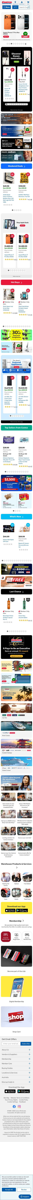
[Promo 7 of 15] (14, 560)
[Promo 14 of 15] (28, 560)
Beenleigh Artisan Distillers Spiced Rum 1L (8, 617)
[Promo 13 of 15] (26, 560)
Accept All (9, 1190)
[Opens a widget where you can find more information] (25, 1196)
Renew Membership (27, 938)
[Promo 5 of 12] (13, 472)
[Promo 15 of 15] (30, 560)
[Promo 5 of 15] (10, 560)
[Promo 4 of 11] (12, 104)
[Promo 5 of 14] (11, 326)
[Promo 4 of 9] (13, 44)
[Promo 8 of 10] (21, 631)
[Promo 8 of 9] (21, 44)
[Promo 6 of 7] (20, 416)
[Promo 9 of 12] (21, 472)
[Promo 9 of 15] (18, 560)
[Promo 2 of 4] (15, 511)
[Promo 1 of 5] (12, 210)
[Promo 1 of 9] (7, 44)
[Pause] (25, 44)
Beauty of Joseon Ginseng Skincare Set (24, 545)
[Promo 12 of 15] (24, 560)
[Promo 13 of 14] (27, 326)
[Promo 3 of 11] (10, 104)
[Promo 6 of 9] (17, 44)
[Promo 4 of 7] (16, 416)
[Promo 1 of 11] (6, 104)
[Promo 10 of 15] (20, 560)
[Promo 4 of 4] (19, 511)
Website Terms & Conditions (20, 1098)
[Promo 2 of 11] (8, 104)
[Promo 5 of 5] (20, 210)
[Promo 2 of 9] (9, 44)
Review (24, 1190)
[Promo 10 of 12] (23, 472)
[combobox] (15, 7)
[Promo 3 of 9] (11, 44)
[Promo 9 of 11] (22, 104)
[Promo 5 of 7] (18, 416)
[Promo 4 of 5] (18, 210)
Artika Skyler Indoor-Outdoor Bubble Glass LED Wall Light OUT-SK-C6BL (8, 198)
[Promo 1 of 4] (13, 511)
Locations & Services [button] (9, 1073)
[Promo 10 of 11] (24, 104)
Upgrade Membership (6, 938)
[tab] (16, 1050)
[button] (28, 7)
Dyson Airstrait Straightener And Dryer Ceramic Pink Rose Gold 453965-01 (24, 87)
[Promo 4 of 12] (11, 472)
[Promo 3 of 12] (9, 472)
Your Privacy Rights (11, 1100)
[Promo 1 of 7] (10, 416)
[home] (7, 2)
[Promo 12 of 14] (25, 326)
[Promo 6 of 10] (17, 631)
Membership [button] (6, 1059)
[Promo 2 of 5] (14, 210)
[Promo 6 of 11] (16, 104)
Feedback (22, 1102)
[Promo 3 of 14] (7, 326)
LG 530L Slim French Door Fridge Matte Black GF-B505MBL (8, 400)
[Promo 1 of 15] (2, 560)
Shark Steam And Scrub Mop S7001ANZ (8, 308)
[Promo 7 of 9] (19, 44)
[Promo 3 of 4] (17, 511)
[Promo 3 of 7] (14, 416)
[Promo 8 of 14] (17, 326)
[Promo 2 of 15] (4, 560)
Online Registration (16, 938)
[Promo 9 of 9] (23, 44)
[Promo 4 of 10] (13, 631)
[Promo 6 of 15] (12, 560)
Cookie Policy (23, 1100)
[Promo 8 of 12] (19, 472)
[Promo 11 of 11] (26, 104)
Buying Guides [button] (7, 1068)
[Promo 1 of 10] (7, 631)
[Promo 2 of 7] (12, 416)
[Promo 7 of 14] (15, 326)
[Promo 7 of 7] (22, 416)
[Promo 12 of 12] (27, 472)
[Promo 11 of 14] (23, 326)
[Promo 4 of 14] (9, 326)
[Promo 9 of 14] (19, 326)
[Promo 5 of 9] (15, 44)
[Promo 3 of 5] (16, 210)
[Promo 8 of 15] (16, 560)
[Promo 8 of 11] (20, 104)
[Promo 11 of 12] (25, 472)
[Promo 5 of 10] (15, 631)
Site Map (6, 1098)
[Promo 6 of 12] (15, 472)
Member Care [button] (7, 1063)
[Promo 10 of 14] (21, 326)
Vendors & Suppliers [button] (9, 1054)
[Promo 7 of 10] (19, 631)
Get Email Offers (9, 1039)
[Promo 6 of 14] (13, 326)
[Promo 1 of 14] (3, 326)
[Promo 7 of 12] (17, 472)
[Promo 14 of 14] (29, 326)
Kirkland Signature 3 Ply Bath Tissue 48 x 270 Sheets (8, 459)
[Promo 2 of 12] (7, 472)
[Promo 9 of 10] (23, 631)
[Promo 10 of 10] (25, 631)
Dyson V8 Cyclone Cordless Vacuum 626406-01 (7, 92)
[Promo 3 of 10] (11, 631)
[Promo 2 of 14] (5, 326)
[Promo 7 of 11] (18, 104)
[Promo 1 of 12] (5, 472)
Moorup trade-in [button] (8, 1082)
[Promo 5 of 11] (14, 104)
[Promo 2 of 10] (9, 631)
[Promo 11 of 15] (22, 560)
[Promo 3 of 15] (6, 560)
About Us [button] (5, 1050)
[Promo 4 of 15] (8, 560)
